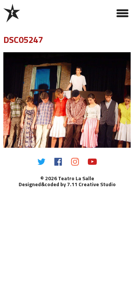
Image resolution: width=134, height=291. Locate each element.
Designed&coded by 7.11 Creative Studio (67, 184)
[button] (122, 13)
